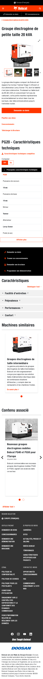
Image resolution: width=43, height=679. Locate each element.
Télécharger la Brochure (11, 130)
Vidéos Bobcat (29, 546)
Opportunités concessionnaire (30, 573)
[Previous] (3, 72)
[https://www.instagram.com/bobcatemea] (18, 634)
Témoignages (28, 550)
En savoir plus (12, 389)
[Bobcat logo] (21, 8)
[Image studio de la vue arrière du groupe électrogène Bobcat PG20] (8, 72)
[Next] (40, 72)
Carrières (27, 530)
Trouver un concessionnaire (17, 258)
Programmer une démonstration (19, 271)
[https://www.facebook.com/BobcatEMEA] (12, 634)
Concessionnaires (9, 534)
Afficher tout (8, 506)
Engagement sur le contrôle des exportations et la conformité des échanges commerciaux (10, 604)
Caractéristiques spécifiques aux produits (30, 557)
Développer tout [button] (33, 287)
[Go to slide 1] (21, 396)
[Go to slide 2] (23, 500)
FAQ (24, 579)
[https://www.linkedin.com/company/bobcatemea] (30, 634)
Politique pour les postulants (9, 584)
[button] (21, 170)
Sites (25, 534)
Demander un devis (21, 110)
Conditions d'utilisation (7, 591)
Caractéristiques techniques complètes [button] (19, 154)
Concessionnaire (8, 124)
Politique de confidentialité (8, 573)
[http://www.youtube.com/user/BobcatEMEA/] (24, 634)
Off (5, 163)
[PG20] (18, 72)
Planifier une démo (9, 118)
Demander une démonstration (8, 540)
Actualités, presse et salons (32, 540)
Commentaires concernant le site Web (31, 586)
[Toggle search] (39, 8)
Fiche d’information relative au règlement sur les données (10, 619)
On (11, 163)
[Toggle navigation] (4, 8)
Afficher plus (21, 240)
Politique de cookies (10, 579)
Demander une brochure (16, 265)
